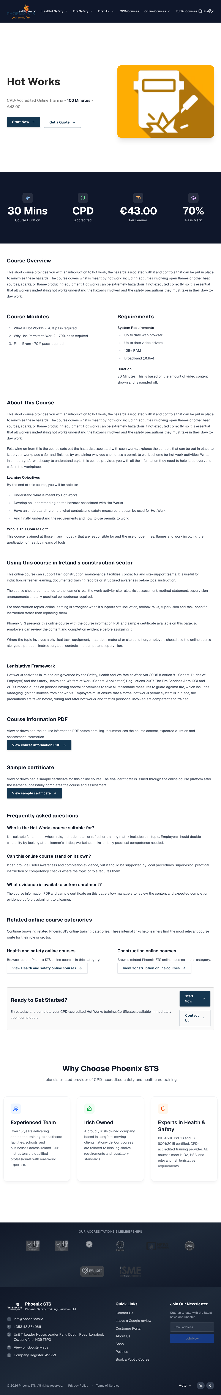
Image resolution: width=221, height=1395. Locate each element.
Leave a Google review (134, 1320)
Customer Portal (128, 1328)
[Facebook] (210, 1385)
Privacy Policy (78, 1385)
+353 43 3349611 (27, 1326)
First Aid (104, 11)
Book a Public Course (132, 1359)
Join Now (192, 1338)
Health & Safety (52, 11)
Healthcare (24, 11)
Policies (122, 1351)
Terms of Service (108, 1385)
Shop (120, 1344)
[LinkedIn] (201, 1385)
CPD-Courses (129, 11)
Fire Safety (80, 11)
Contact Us (124, 1313)
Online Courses (155, 11)
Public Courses (186, 11)
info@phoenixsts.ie (28, 1319)
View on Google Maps (31, 1347)
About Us (123, 1336)
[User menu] (210, 11)
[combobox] (185, 1385)
